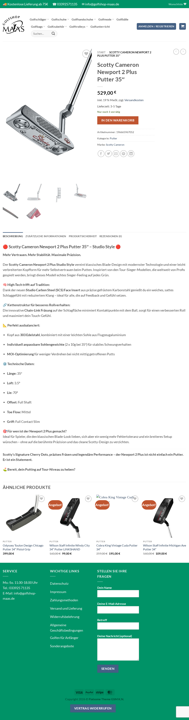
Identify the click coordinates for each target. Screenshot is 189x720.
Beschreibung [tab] (13, 236)
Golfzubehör (56, 26)
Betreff (102, 620)
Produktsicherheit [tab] (83, 236)
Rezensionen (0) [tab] (110, 236)
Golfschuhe (59, 19)
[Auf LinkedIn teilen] (131, 153)
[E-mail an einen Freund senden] (116, 153)
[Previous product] (183, 52)
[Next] (186, 528)
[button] (156, 26)
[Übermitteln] (53, 33)
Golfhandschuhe (82, 19)
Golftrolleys (77, 26)
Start (101, 52)
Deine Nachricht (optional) (114, 636)
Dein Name (104, 587)
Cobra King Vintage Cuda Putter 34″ (117, 547)
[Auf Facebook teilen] (101, 153)
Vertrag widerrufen (93, 708)
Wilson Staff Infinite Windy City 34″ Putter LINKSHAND (69, 547)
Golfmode (104, 19)
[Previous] (3, 528)
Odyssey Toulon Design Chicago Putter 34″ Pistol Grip (23, 547)
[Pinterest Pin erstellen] (123, 153)
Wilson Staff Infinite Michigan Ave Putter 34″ (164, 547)
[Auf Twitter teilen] (108, 153)
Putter (113, 138)
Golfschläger (38, 19)
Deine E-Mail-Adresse (111, 603)
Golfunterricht (100, 26)
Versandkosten (134, 100)
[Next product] (176, 52)
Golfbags (37, 26)
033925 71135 (19, 588)
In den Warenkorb (117, 120)
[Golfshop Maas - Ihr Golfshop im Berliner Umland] (13, 24)
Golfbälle (122, 19)
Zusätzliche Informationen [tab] (45, 236)
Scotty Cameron (115, 144)
